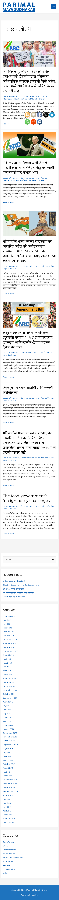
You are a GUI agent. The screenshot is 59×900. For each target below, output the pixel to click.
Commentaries (27, 96)
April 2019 (7, 717)
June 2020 (7, 663)
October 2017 (9, 764)
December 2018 (10, 733)
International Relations (13, 99)
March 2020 (8, 675)
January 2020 (8, 682)
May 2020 (7, 667)
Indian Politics (41, 96)
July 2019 (6, 706)
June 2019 (7, 710)
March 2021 (7, 628)
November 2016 (10, 784)
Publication (8, 861)
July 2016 (6, 799)
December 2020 (10, 639)
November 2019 (10, 690)
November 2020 (10, 643)
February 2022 (9, 616)
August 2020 (8, 655)
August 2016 (8, 795)
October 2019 (9, 694)
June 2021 (7, 620)
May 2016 (7, 807)
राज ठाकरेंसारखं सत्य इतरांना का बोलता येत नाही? (18, 593)
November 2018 (10, 737)
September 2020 (10, 651)
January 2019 (8, 729)
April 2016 (7, 811)
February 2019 (9, 725)
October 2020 (9, 647)
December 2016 (10, 780)
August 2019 (8, 702)
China (5, 846)
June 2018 (7, 756)
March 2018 (8, 760)
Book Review (9, 842)
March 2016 (7, 815)
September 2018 (10, 745)
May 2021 (6, 624)
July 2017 (6, 772)
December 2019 (10, 686)
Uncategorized (9, 869)
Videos (6, 873)
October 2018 (9, 741)
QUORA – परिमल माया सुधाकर (13, 589)
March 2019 (7, 721)
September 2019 (10, 698)
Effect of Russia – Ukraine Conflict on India (21, 585)
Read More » (8, 123)
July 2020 (7, 659)
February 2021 (9, 632)
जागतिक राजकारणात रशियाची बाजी (14, 581)
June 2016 (7, 803)
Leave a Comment (11, 96)
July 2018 (6, 752)
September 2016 (10, 791)
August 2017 (8, 768)
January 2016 (8, 823)
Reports (6, 865)
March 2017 (7, 776)
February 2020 (9, 679)
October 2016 (9, 788)
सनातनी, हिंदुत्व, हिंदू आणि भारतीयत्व (14, 597)
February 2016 (9, 819)
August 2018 (8, 748)
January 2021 (8, 636)
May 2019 (7, 714)
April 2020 (7, 671)
